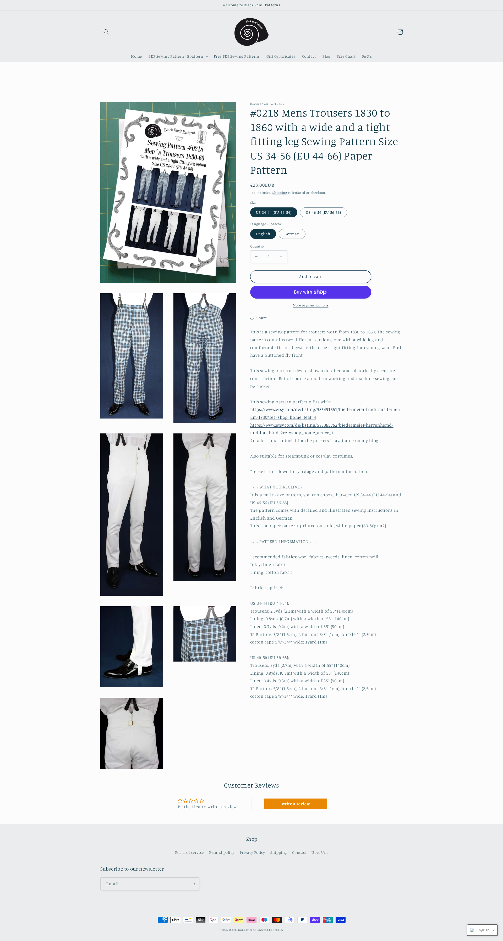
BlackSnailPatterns (242, 929)
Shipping (279, 192)
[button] (106, 32)
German (292, 233)
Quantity (257, 246)
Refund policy (221, 852)
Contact (299, 852)
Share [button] (261, 318)
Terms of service (189, 852)
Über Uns (319, 852)
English (263, 233)
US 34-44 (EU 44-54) (274, 212)
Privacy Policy (252, 852)
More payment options (311, 305)
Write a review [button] (296, 803)
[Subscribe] (193, 883)
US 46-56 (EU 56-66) (323, 212)
